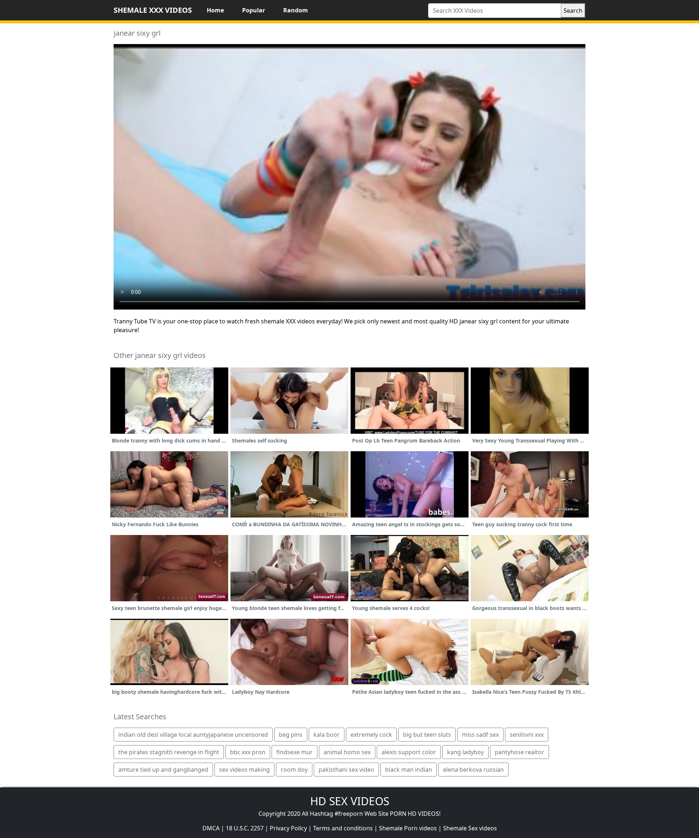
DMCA (211, 828)
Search (573, 11)
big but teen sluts (427, 735)
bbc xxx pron (247, 752)
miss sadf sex (480, 735)
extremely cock (371, 735)
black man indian (408, 770)
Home (215, 10)
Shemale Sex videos (470, 828)
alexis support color (409, 752)
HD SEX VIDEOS (349, 801)
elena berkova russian (473, 770)
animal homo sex (347, 752)
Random (295, 10)
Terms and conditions (343, 828)
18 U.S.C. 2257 (245, 828)
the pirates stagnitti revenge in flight (168, 752)
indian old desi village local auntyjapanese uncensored (193, 735)
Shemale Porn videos (408, 828)
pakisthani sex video (346, 770)
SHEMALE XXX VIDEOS (153, 10)
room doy (294, 770)
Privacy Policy (288, 828)
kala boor (326, 735)
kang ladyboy (465, 752)
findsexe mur (294, 752)
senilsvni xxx (527, 735)
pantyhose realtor (519, 752)
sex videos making (244, 770)
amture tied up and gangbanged (163, 770)
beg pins (291, 735)
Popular (253, 10)
